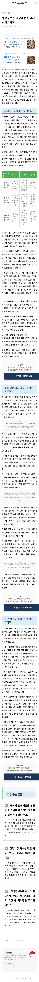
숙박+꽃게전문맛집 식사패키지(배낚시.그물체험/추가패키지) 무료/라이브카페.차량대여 (12, 61)
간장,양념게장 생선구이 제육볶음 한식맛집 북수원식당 (13, 45)
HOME (29, 978)
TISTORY (16, 978)
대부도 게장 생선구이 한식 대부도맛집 (12, 41)
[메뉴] (3, 3)
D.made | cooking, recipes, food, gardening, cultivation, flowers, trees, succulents (15, 957)
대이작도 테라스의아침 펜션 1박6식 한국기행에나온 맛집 (13, 57)
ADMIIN (24, 978)
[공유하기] (9, 940)
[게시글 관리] (12, 940)
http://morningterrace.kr (13, 54)
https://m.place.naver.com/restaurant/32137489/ (17, 38)
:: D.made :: (19, 3)
